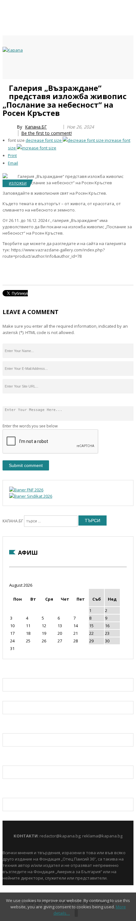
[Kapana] (13, 50)
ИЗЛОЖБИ (18, 183)
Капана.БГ (36, 127)
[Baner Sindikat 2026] (30, 496)
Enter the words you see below (30, 426)
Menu (6, 86)
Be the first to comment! (46, 133)
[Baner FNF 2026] (26, 490)
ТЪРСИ (92, 520)
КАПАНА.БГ (13, 521)
